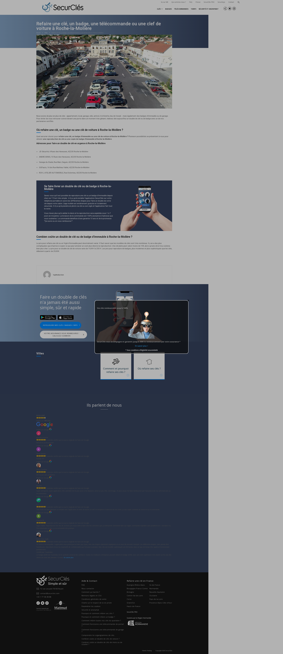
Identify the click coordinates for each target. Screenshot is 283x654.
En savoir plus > (141, 346)
